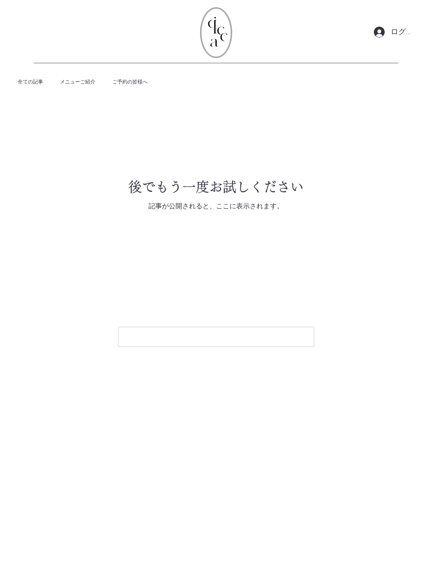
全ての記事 (30, 82)
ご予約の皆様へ (130, 82)
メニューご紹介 (77, 82)
